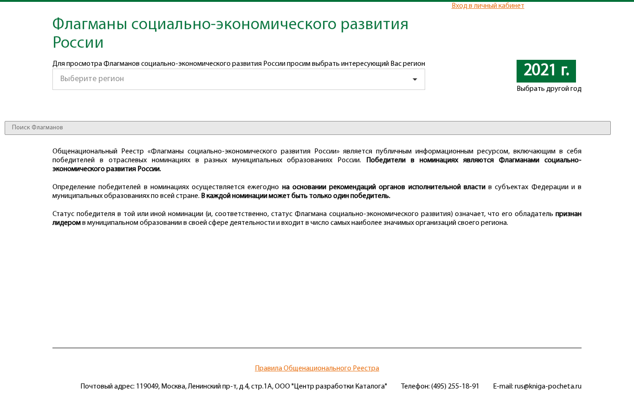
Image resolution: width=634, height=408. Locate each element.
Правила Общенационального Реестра (317, 368)
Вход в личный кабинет (488, 6)
